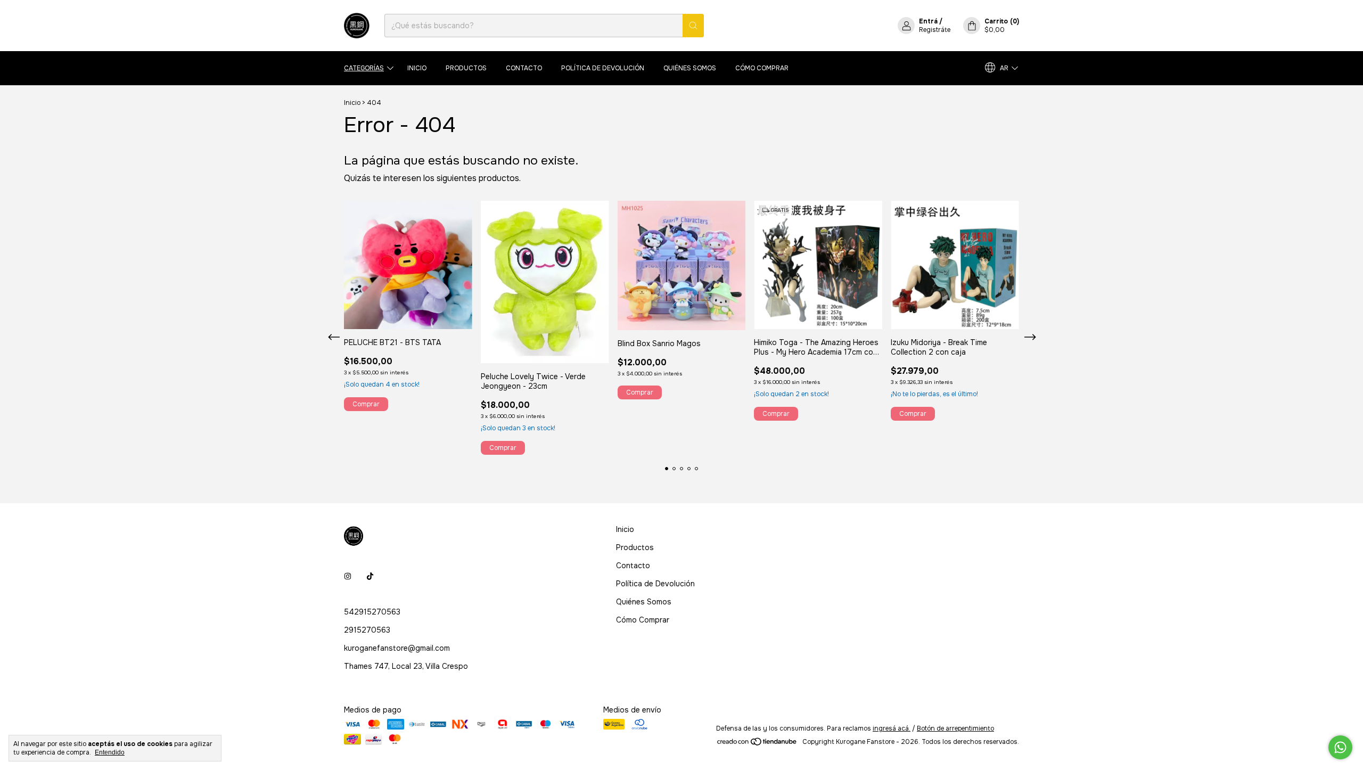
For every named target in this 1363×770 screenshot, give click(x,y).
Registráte (934, 30)
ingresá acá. (891, 728)
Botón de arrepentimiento (955, 728)
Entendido (110, 752)
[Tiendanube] (757, 744)
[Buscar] (693, 25)
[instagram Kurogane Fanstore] (347, 576)
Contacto (524, 68)
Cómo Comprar (762, 68)
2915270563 (367, 630)
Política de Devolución (602, 68)
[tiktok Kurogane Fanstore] (370, 576)
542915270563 (372, 612)
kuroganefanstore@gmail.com (397, 648)
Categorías (364, 68)
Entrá (928, 21)
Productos (466, 68)
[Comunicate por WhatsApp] (1340, 747)
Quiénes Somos (689, 68)
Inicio (416, 68)
